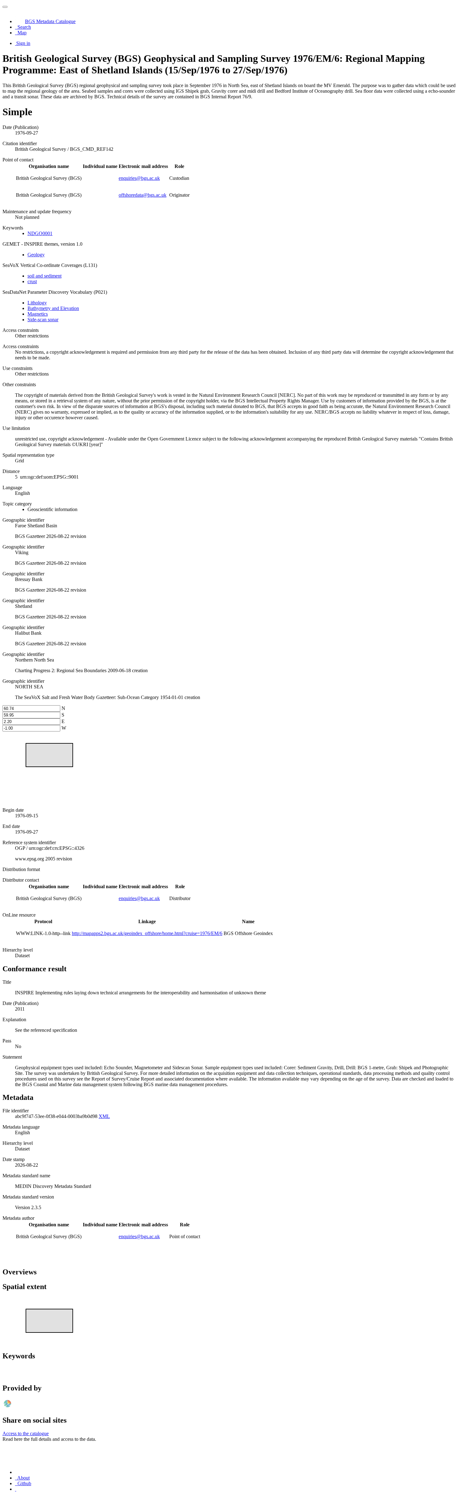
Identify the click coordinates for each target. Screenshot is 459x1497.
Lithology (37, 302)
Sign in (23, 43)
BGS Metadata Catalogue (50, 21)
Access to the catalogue (25, 1433)
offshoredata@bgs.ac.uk (142, 195)
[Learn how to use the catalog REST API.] (15, 1489)
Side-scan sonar (42, 319)
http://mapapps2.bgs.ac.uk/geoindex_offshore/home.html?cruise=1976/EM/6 (147, 933)
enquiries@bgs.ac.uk (139, 178)
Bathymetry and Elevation (53, 308)
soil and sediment (44, 275)
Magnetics (37, 314)
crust (32, 281)
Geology (36, 254)
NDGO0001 (39, 233)
